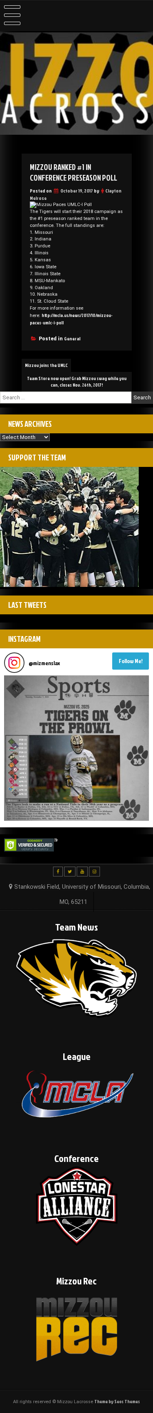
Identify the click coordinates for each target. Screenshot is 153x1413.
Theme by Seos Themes (117, 1401)
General (72, 338)
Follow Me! (131, 661)
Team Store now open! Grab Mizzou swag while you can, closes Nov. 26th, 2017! (76, 381)
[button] (76, 748)
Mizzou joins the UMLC (46, 365)
